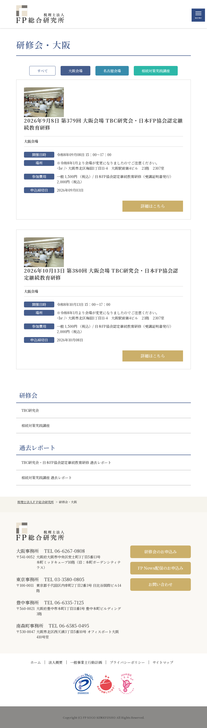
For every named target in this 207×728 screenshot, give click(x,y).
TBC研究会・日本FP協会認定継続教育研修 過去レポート (66, 462)
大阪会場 (75, 70)
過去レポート (37, 447)
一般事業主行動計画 (86, 662)
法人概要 (55, 662)
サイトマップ (162, 662)
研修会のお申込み (160, 552)
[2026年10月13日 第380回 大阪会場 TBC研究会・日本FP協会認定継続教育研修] (44, 251)
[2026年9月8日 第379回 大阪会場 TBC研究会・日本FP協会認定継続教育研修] (44, 101)
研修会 (28, 395)
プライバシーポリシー (127, 662)
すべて (42, 70)
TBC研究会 (30, 410)
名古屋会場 (112, 70)
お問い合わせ (160, 584)
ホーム (35, 662)
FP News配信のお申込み (160, 568)
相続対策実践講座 (156, 70)
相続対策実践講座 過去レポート (46, 477)
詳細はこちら (153, 206)
